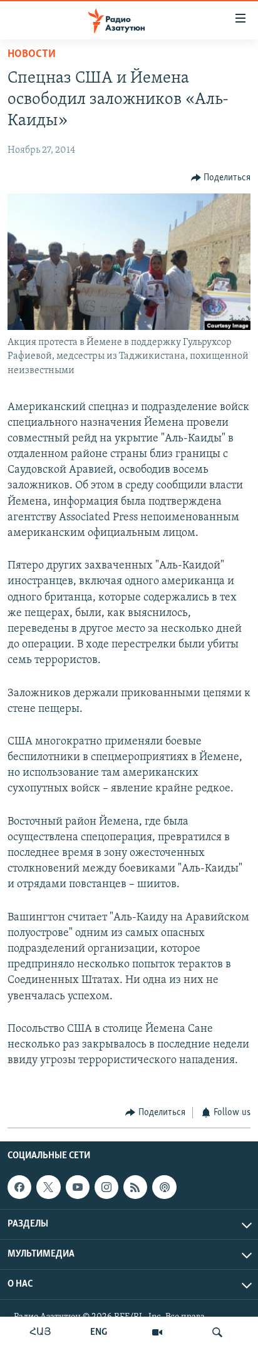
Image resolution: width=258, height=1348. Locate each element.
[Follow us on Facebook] (19, 1187)
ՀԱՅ (40, 1332)
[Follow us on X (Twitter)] (48, 1187)
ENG (98, 1332)
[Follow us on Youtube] (78, 1187)
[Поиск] (217, 1332)
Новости (32, 54)
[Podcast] (164, 1187)
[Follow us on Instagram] (106, 1187)
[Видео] (157, 1332)
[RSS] (135, 1187)
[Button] (221, 178)
